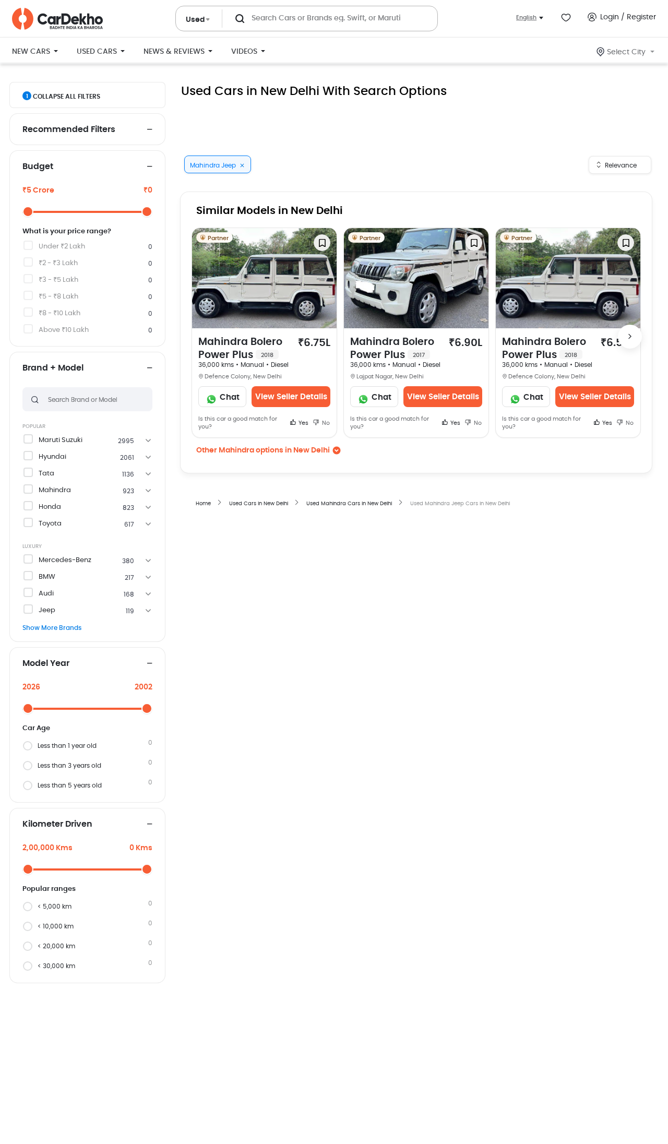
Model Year (45, 663)
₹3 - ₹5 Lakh (58, 280)
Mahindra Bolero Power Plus (240, 348)
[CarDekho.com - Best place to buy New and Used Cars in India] (57, 19)
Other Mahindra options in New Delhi (263, 450)
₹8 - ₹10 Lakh (59, 313)
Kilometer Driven (57, 824)
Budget (37, 166)
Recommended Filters (68, 129)
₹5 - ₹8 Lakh (58, 296)
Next (630, 337)
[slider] (27, 211)
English (526, 17)
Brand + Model (53, 368)
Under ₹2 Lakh (62, 246)
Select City (626, 52)
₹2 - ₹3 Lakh (58, 263)
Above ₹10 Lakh (64, 330)
